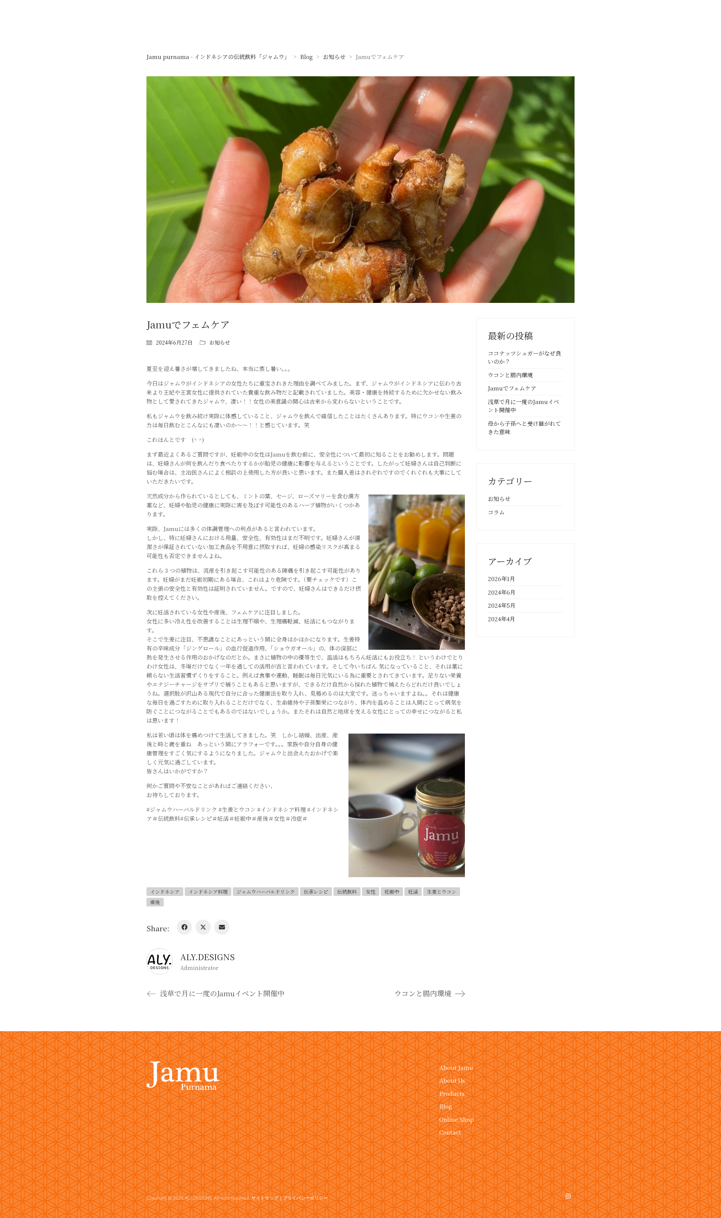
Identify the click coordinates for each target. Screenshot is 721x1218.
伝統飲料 (347, 891)
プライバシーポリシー (305, 1198)
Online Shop (456, 1119)
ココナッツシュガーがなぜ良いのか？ (524, 357)
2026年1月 (501, 579)
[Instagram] (568, 1196)
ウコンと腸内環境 (510, 375)
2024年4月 (501, 619)
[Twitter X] (203, 927)
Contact (450, 1132)
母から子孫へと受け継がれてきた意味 (524, 427)
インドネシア (164, 891)
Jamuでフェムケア (512, 388)
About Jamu (456, 1067)
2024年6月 (502, 592)
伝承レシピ (316, 891)
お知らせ (219, 342)
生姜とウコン (441, 891)
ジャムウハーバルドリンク (266, 891)
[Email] (221, 927)
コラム (496, 512)
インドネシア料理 (208, 891)
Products (452, 1093)
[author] (159, 961)
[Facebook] (184, 927)
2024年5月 (502, 605)
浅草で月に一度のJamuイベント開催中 (523, 406)
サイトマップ (264, 1198)
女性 (371, 891)
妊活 (413, 891)
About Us (452, 1080)
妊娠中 (392, 891)
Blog (445, 1106)
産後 (155, 902)
